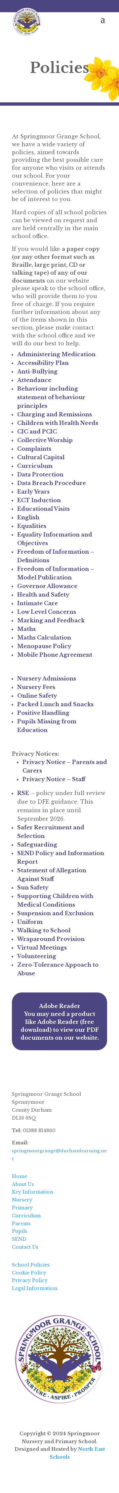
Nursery (22, 1200)
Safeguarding (37, 844)
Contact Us (25, 1247)
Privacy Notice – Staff (53, 779)
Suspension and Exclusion (55, 913)
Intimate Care (37, 603)
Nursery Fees (36, 687)
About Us (23, 1184)
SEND (19, 1239)
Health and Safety (43, 594)
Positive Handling (43, 713)
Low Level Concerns (46, 611)
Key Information (32, 1192)
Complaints (34, 448)
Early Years (33, 491)
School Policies (31, 1265)
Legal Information (34, 1288)
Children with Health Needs (57, 423)
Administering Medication (56, 354)
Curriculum (35, 466)
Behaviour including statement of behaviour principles (51, 397)
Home (19, 1176)
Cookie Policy (29, 1273)
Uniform (30, 922)
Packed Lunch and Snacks (55, 704)
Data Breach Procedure (51, 483)
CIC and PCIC (37, 431)
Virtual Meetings (42, 947)
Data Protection (40, 474)
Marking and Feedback (51, 620)
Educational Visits (43, 508)
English (28, 517)
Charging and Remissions (54, 414)
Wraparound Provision (51, 939)
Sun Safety (33, 887)
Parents (21, 1224)
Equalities (31, 526)
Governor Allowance (47, 586)
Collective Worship (45, 440)
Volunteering (36, 956)
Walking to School (43, 930)
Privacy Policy (30, 1280)
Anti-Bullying (37, 371)
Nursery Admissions (46, 678)
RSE (23, 793)
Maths (26, 629)
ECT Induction (39, 500)
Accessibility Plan (43, 363)
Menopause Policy (44, 646)
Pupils (19, 1231)
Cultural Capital (41, 457)
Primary (22, 1208)
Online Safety (37, 695)
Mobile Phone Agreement (54, 654)
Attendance (35, 380)
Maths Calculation (44, 637)
